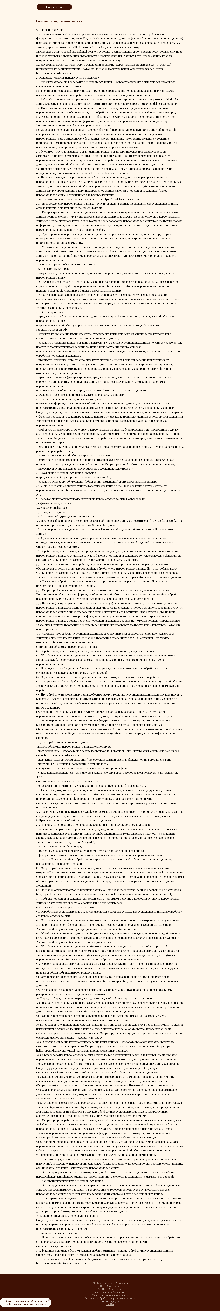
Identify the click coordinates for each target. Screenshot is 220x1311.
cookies (9, 1304)
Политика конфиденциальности (110, 1295)
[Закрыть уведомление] (49, 1300)
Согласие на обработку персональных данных (110, 1298)
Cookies (110, 1304)
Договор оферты (110, 1301)
